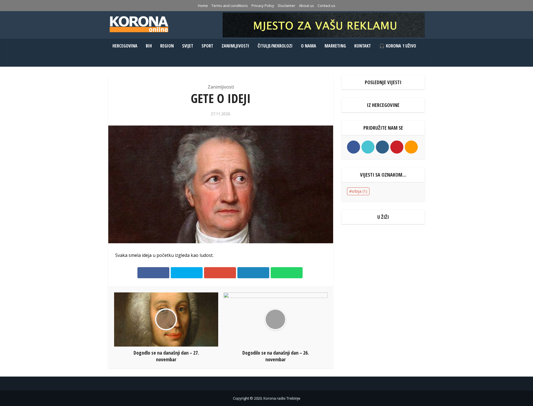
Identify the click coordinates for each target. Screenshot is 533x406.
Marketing (335, 46)
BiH (149, 46)
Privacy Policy (263, 5)
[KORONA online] (138, 24)
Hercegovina (124, 46)
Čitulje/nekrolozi (275, 46)
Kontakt (362, 46)
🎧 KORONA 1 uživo (397, 46)
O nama (308, 46)
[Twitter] (367, 147)
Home (203, 5)
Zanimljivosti (235, 46)
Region (167, 46)
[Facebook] (353, 147)
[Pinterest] (396, 147)
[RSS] (411, 147)
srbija (359, 191)
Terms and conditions (230, 5)
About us (306, 5)
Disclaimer (286, 5)
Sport (207, 46)
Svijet (187, 46)
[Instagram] (382, 147)
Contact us (326, 5)
